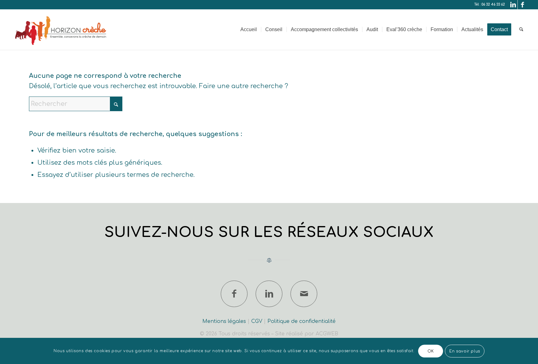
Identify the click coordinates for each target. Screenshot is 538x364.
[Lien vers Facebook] (522, 4)
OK (430, 351)
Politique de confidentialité (301, 321)
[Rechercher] (521, 29)
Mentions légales (224, 321)
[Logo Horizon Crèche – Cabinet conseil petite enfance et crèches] (61, 29)
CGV (256, 321)
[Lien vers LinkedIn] (512, 4)
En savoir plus (464, 351)
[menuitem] (248, 29)
